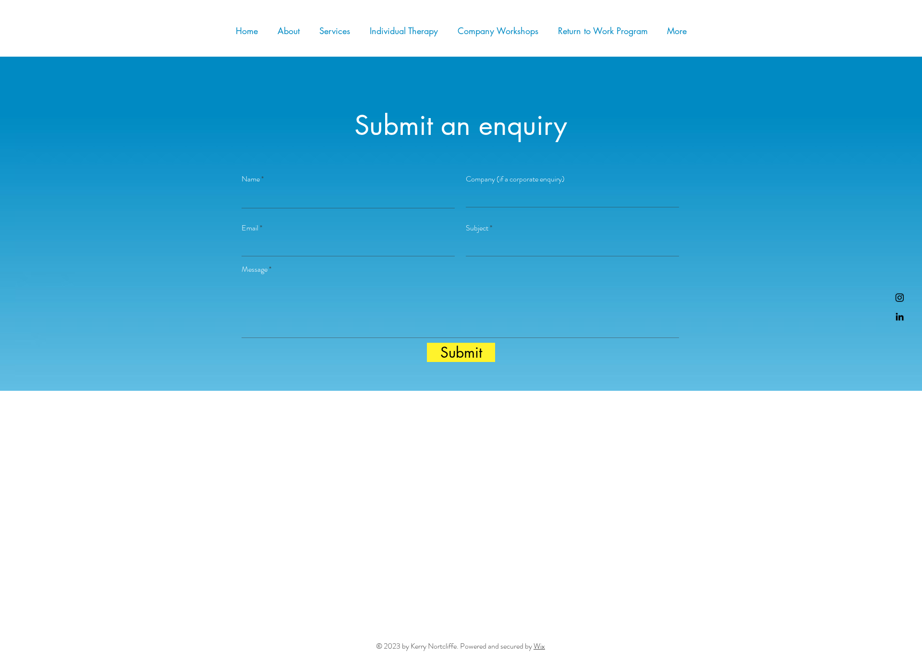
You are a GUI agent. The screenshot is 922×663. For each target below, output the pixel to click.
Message (254, 269)
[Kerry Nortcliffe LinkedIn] (899, 316)
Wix (539, 645)
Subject (477, 228)
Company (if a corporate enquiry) (515, 179)
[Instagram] (899, 297)
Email (250, 228)
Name (251, 179)
